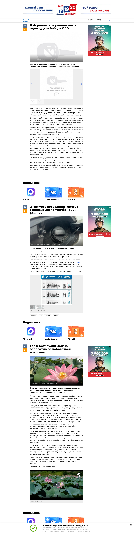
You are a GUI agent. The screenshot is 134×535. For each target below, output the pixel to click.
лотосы (33, 506)
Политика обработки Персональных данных (65, 525)
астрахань (42, 506)
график (56, 315)
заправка (33, 315)
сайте (79, 262)
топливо (48, 315)
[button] (81, 84)
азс (41, 315)
